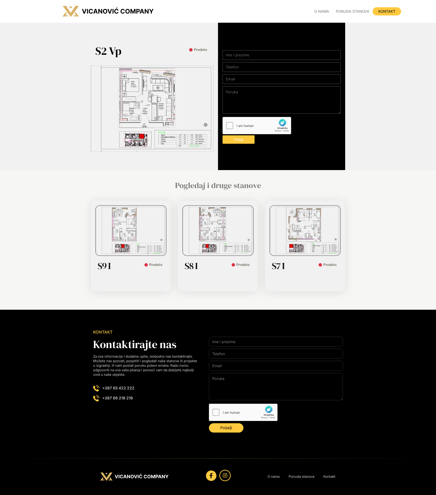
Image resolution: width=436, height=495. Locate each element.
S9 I (104, 266)
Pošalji (238, 139)
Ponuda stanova (352, 11)
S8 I (191, 266)
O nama (321, 11)
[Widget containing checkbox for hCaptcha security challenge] (257, 125)
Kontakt (386, 11)
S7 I (278, 266)
